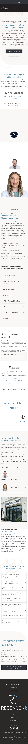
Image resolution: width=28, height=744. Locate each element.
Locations (14, 687)
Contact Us (14, 720)
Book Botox (14, 378)
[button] (14, 105)
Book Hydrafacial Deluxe (14, 382)
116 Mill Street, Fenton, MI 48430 (12, 96)
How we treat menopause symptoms (11, 266)
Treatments (14, 717)
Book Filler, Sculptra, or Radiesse (14, 380)
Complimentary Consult (14, 684)
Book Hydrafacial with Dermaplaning (14, 383)
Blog (14, 714)
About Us (14, 691)
